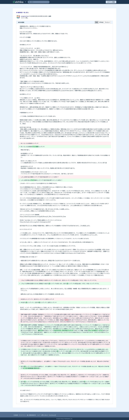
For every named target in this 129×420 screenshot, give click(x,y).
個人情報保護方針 (31, 415)
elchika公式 (53, 415)
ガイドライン (22, 415)
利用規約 (16, 415)
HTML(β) (101, 22)
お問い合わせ (44, 415)
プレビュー (107, 22)
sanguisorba (25, 16)
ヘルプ (38, 415)
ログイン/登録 (111, 2)
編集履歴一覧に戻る (23, 12)
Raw (96, 22)
